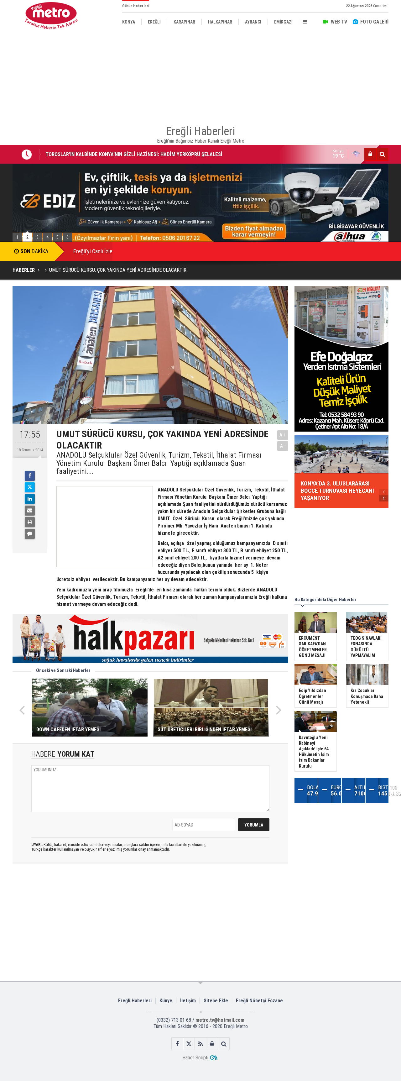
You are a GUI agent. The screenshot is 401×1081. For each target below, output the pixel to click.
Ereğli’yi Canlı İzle (92, 251)
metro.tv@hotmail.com (219, 1020)
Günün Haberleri (135, 6)
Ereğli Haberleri (135, 1001)
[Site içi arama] (382, 154)
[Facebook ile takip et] (177, 1044)
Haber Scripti (195, 1058)
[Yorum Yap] (30, 534)
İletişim (188, 1001)
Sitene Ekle (216, 1001)
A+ (282, 435)
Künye (165, 1001)
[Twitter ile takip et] (189, 1044)
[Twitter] (30, 487)
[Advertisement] (200, 75)
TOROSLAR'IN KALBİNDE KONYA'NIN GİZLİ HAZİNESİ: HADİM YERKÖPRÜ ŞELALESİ (133, 152)
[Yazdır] (30, 522)
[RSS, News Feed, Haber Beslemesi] (200, 1044)
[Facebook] (30, 476)
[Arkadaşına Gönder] (30, 511)
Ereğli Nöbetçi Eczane (259, 1001)
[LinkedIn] (30, 499)
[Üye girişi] (370, 154)
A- (283, 446)
